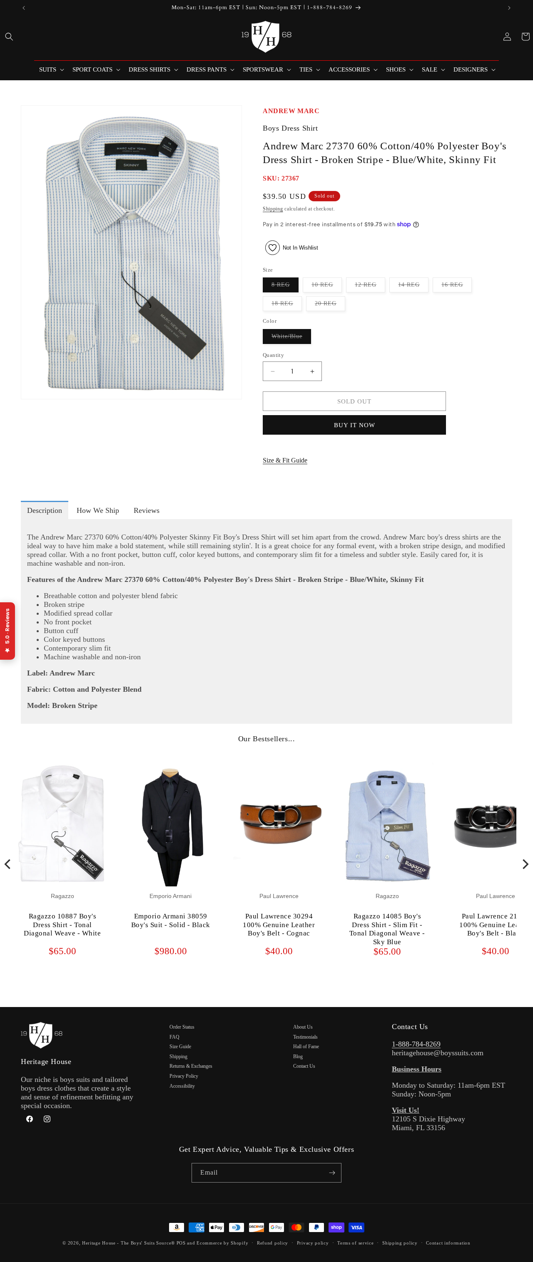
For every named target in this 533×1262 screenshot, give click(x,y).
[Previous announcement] (24, 8)
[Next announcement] (509, 8)
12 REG (370, 286)
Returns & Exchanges (190, 1066)
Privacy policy (313, 1242)
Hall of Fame (306, 1046)
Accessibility (182, 1086)
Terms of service (355, 1242)
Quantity (273, 355)
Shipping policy (400, 1242)
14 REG (413, 286)
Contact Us (304, 1066)
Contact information (448, 1242)
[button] (9, 36)
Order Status (181, 1027)
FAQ (174, 1037)
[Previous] (8, 864)
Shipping (273, 209)
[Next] (524, 864)
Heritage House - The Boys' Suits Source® (128, 1242)
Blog (298, 1056)
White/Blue (291, 338)
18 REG (286, 305)
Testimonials (305, 1037)
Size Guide (180, 1046)
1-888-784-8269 (416, 1044)
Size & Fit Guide (285, 460)
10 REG (326, 286)
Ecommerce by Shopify (222, 1242)
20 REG (330, 305)
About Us (303, 1027)
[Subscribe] (332, 1173)
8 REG (285, 286)
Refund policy (272, 1242)
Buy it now (354, 425)
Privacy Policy (183, 1076)
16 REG (456, 286)
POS (181, 1242)
